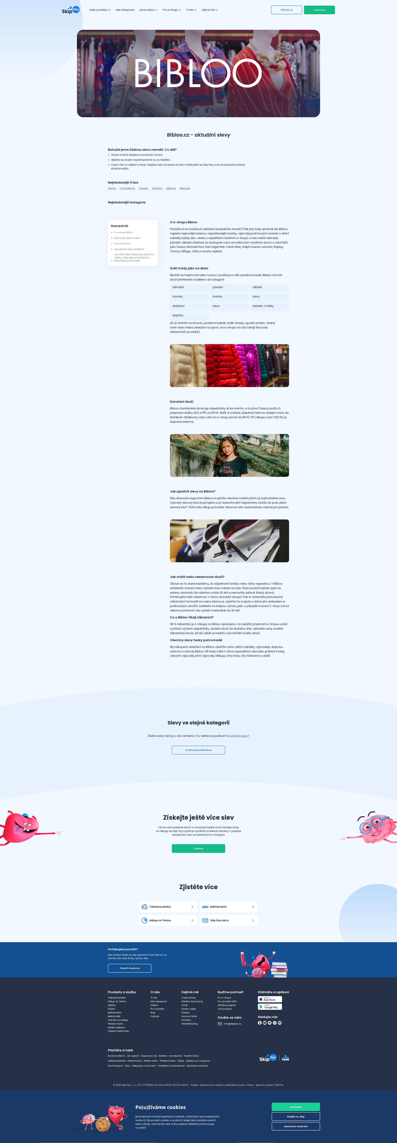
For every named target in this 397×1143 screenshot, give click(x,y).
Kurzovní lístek (189, 1016)
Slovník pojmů (115, 1065)
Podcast (155, 1016)
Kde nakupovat (159, 1001)
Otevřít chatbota (130, 968)
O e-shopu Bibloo (123, 232)
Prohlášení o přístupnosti (171, 1065)
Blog (153, 1012)
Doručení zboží (122, 243)
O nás (154, 997)
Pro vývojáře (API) (227, 1001)
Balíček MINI (114, 1016)
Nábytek (185, 188)
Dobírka (163, 1055)
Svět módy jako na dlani (127, 238)
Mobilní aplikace (116, 1027)
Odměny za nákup (118, 1020)
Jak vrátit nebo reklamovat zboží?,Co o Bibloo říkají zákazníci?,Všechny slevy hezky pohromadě (134, 257)
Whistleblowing (189, 1023)
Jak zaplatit (133, 1055)
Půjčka (111, 1008)
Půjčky (180, 1060)
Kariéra (154, 1005)
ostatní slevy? (239, 736)
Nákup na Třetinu (117, 1001)
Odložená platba (117, 997)
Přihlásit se (287, 9)
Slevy (127, 1065)
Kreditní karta (191, 1055)
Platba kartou (135, 1060)
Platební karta (115, 1023)
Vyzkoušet (319, 9)
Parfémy (157, 188)
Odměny (198, 848)
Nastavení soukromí (197, 1065)
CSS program (225, 1008)
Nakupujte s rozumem (144, 1065)
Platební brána (168, 1060)
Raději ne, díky (296, 1116)
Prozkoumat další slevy (198, 750)
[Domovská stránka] (71, 10)
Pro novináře (157, 1008)
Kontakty (186, 1020)
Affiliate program (227, 1005)
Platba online (151, 1060)
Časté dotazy (188, 997)
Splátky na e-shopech (198, 1060)
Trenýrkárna (127, 188)
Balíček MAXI (114, 1012)
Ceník (184, 1005)
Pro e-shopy (224, 997)
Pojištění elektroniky (118, 1031)
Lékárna (171, 188)
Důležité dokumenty (192, 1001)
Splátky (112, 1005)
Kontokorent (175, 1055)
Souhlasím (296, 1106)
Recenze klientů (116, 1055)
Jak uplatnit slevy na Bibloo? (129, 249)
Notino (112, 188)
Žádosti (185, 1012)
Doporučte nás (149, 1055)
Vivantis (143, 188)
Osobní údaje (188, 1008)
